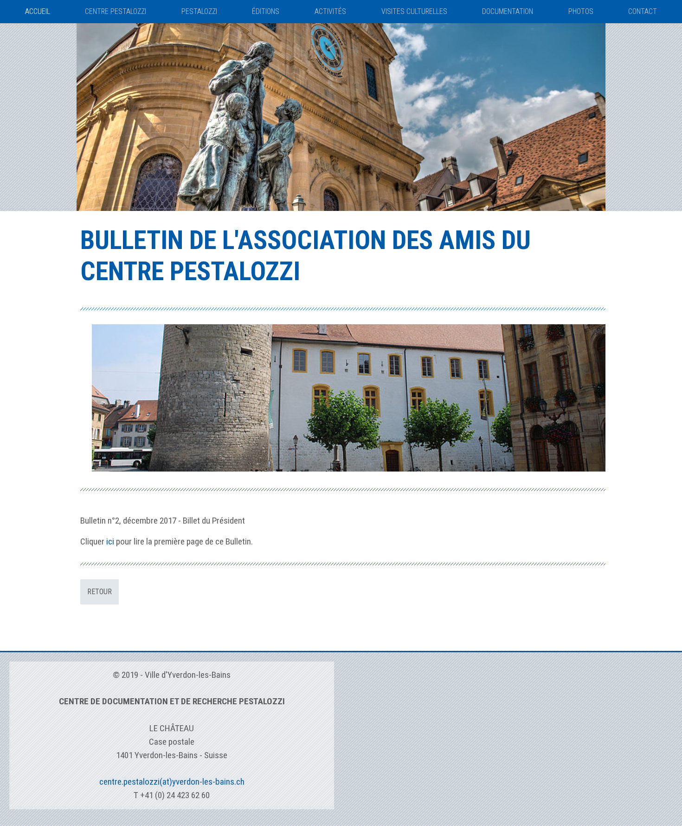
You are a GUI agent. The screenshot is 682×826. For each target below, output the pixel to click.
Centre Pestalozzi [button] (115, 11)
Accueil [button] (37, 11)
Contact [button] (642, 11)
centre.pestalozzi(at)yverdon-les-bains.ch (171, 781)
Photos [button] (580, 11)
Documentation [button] (507, 11)
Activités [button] (330, 11)
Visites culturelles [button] (414, 11)
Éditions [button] (265, 11)
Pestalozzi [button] (199, 11)
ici (110, 541)
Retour (99, 591)
